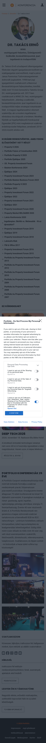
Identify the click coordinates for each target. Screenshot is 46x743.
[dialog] (23, 372)
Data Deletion (9, 422)
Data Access (23, 422)
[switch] (37, 371)
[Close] (41, 321)
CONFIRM (14, 413)
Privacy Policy (37, 422)
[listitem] (23, 365)
